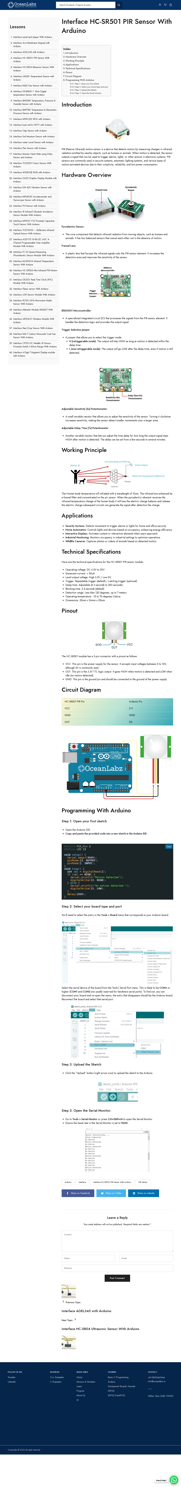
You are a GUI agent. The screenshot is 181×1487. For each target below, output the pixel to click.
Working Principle (74, 60)
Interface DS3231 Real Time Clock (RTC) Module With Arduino (33, 281)
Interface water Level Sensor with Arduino (33, 142)
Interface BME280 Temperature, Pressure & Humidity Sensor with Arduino (34, 102)
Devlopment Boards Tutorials (121, 1386)
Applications (72, 64)
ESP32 (111, 1391)
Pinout (69, 72)
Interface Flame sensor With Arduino (30, 289)
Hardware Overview (76, 56)
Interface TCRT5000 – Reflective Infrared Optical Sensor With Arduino (33, 232)
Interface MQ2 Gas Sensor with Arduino (32, 85)
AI (78, 1400)
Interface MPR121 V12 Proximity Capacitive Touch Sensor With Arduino (34, 222)
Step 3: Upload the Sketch (85, 90)
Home (79, 1377)
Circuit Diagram (73, 76)
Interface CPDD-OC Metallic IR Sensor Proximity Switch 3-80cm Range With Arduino (35, 345)
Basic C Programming (118, 1377)
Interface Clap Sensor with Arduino (30, 130)
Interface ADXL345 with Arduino (29, 52)
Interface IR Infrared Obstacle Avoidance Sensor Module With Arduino (33, 213)
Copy (169, 846)
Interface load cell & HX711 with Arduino (32, 125)
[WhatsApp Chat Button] (174, 1480)
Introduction (71, 53)
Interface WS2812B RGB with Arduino (31, 172)
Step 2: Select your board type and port (91, 87)
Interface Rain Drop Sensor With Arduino (33, 328)
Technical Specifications (77, 68)
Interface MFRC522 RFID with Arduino (31, 119)
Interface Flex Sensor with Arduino (29, 148)
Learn (79, 1386)
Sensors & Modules (86, 1381)
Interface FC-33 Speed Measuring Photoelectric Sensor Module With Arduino (33, 253)
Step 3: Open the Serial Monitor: (88, 93)
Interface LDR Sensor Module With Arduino (34, 294)
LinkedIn (12, 1381)
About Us (81, 1395)
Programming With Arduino (80, 80)
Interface (82, 1182)
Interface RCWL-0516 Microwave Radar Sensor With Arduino (32, 302)
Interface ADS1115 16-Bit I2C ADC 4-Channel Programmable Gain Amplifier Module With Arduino (31, 243)
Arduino (68, 1182)
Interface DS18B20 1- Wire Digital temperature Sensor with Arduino (29, 93)
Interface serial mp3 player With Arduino (32, 37)
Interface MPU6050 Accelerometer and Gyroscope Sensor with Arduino (32, 198)
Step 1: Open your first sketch (87, 83)
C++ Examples (57, 1377)
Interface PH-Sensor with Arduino (29, 206)
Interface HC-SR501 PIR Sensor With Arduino (112, 1182)
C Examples (55, 1381)
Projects (80, 1391)
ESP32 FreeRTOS (116, 1395)
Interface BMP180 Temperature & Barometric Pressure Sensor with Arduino (35, 111)
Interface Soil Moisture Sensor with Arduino (34, 136)
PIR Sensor (143, 1182)
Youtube (11, 1377)
